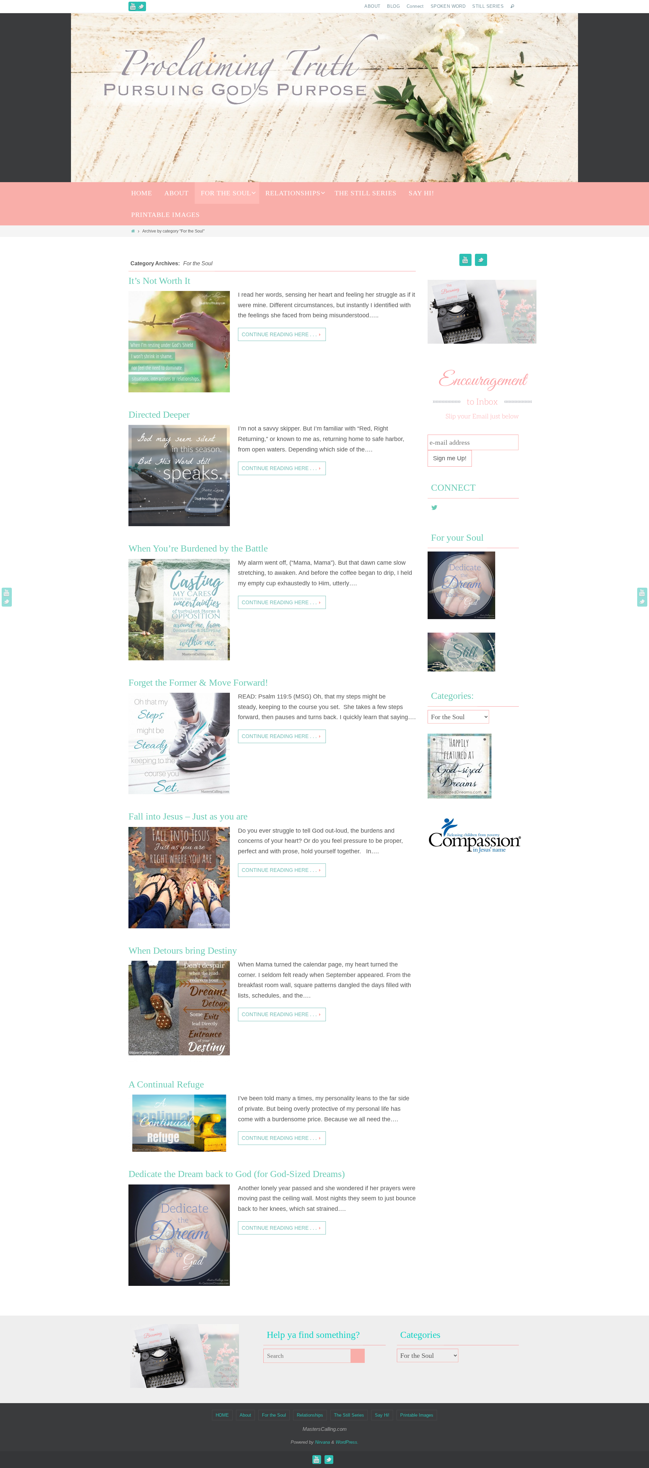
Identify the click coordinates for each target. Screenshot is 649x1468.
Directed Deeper (159, 414)
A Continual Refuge (166, 1084)
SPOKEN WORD (448, 6)
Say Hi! (382, 1415)
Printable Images (416, 1415)
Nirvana (322, 1442)
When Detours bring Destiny (182, 950)
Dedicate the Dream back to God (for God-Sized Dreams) (236, 1174)
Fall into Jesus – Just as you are (187, 816)
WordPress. (347, 1442)
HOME (222, 1415)
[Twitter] (141, 6)
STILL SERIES (488, 6)
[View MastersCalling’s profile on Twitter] (434, 507)
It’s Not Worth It (159, 280)
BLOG (393, 6)
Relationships (310, 1415)
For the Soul (274, 1415)
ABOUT (372, 6)
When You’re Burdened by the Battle (198, 548)
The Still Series (349, 1415)
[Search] (358, 1356)
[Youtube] (133, 6)
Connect (415, 6)
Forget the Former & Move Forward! (198, 682)
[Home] (133, 231)
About (245, 1415)
